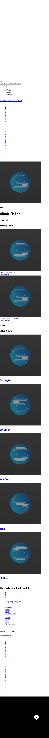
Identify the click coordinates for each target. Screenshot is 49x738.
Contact (7, 618)
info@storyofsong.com (13, 602)
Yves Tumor (5, 479)
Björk (2, 528)
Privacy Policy (10, 624)
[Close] (1, 81)
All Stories (8, 608)
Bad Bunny (5, 429)
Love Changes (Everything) (10, 318)
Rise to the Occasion (7, 272)
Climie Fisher (5, 274)
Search (3, 86)
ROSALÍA (4, 577)
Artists (7, 612)
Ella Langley (5, 380)
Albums (7, 610)
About (7, 622)
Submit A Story (10, 614)
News (7, 620)
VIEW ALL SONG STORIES (11, 101)
